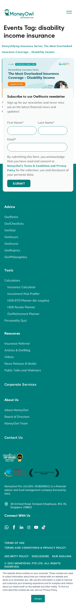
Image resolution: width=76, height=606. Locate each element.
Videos (9, 357)
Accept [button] (38, 598)
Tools (8, 270)
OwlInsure (11, 237)
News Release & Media (20, 363)
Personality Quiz (15, 320)
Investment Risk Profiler (23, 294)
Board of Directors (17, 416)
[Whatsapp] (6, 527)
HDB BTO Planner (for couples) (28, 300)
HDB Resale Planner (21, 307)
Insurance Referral (17, 343)
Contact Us (13, 437)
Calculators (12, 280)
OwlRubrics (12, 250)
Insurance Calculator (21, 287)
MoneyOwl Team (16, 423)
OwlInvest (11, 243)
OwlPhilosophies (15, 257)
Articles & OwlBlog (17, 350)
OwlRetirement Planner (23, 314)
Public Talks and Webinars (22, 370)
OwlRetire (11, 217)
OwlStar (10, 230)
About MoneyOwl (16, 410)
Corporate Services (20, 384)
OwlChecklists (14, 223)
